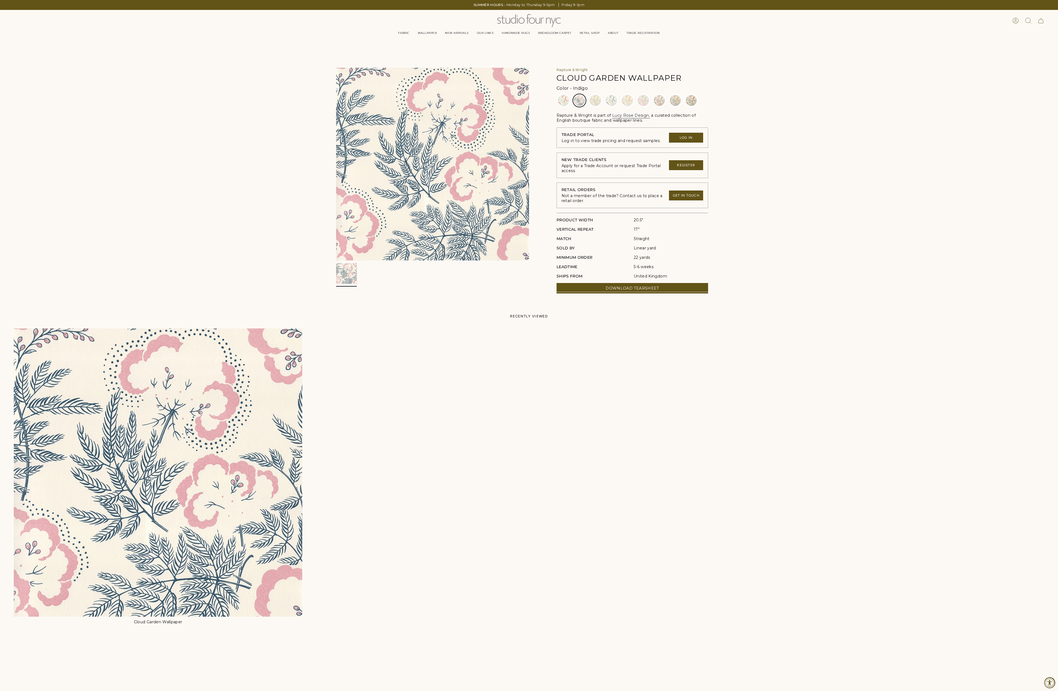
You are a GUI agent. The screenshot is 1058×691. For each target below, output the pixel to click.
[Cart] (1041, 20)
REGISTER (686, 165)
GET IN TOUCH (686, 195)
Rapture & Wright (572, 70)
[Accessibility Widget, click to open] (1049, 682)
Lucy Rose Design (630, 115)
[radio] (563, 100)
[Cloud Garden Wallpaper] (158, 472)
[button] (403, 33)
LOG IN (686, 138)
